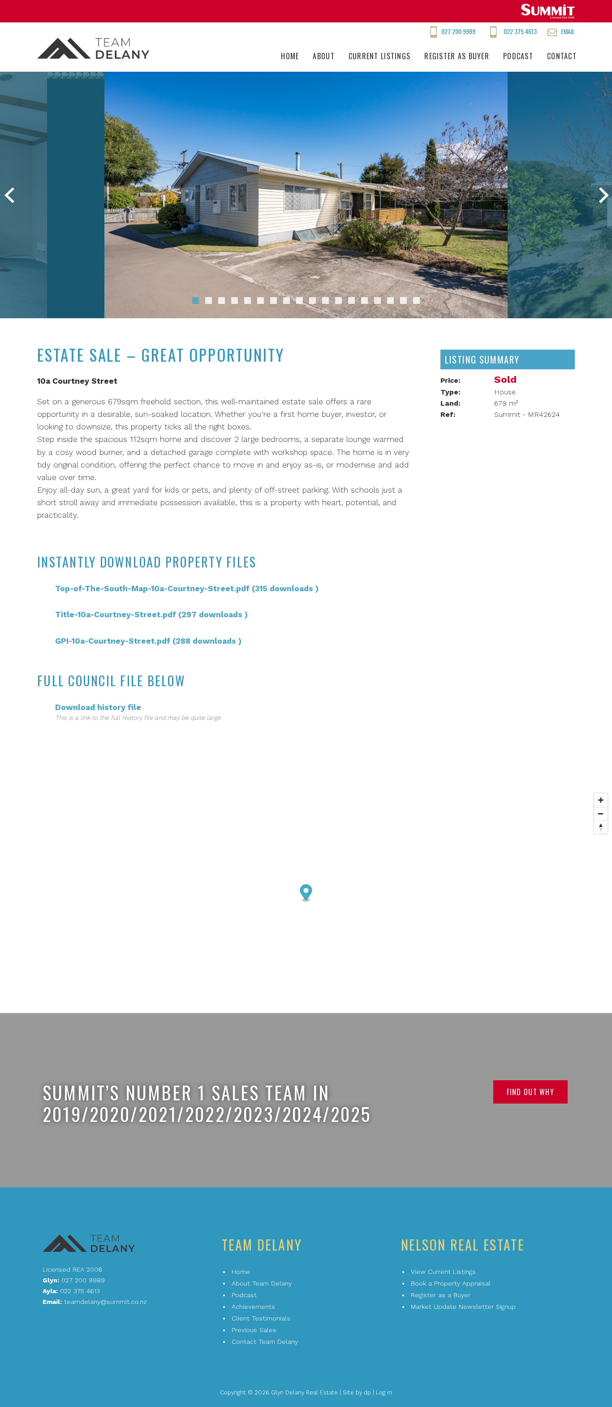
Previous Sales (254, 1329)
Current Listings (379, 56)
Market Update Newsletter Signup (463, 1306)
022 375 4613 (520, 31)
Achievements (253, 1306)
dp (367, 1392)
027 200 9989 (458, 31)
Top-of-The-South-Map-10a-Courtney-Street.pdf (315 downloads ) (187, 588)
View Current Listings (443, 1271)
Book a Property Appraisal (451, 1283)
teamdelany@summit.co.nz (105, 1301)
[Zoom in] (601, 800)
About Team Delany (262, 1283)
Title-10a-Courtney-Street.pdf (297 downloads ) (151, 614)
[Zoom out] (601, 813)
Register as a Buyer (440, 1295)
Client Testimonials (261, 1318)
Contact (562, 56)
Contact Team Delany (265, 1341)
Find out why (530, 1092)
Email (568, 31)
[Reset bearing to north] (601, 827)
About (323, 56)
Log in (384, 1392)
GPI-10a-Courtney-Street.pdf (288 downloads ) (148, 640)
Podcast (518, 56)
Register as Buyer (456, 56)
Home (290, 56)
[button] (195, 300)
